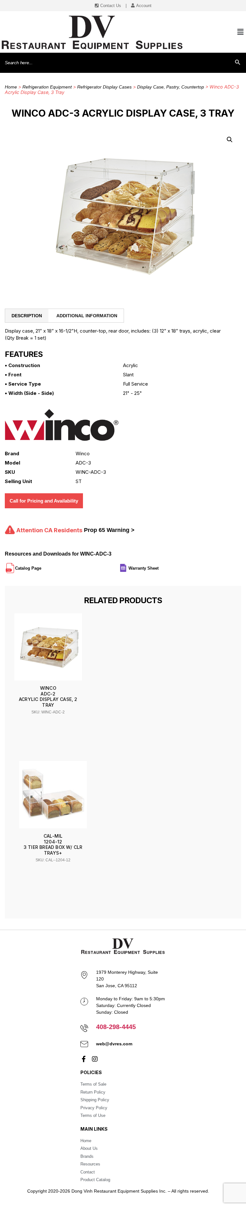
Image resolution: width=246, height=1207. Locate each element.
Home (11, 86)
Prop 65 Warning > (109, 530)
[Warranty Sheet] (159, 565)
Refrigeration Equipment (47, 86)
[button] (229, 139)
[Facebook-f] (83, 1059)
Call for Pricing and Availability (44, 501)
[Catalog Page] (42, 565)
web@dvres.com (114, 1043)
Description (27, 315)
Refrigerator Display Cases (104, 86)
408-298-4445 (116, 1026)
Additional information (86, 315)
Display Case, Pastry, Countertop (170, 86)
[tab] (26, 315)
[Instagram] (95, 1059)
